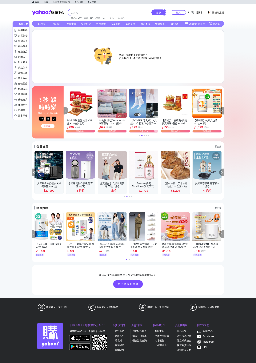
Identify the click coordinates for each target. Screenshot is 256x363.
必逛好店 (130, 23)
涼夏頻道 (115, 23)
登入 (178, 12)
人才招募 (159, 340)
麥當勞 (121, 18)
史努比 (113, 18)
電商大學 (182, 331)
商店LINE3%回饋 (92, 18)
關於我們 (119, 331)
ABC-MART (76, 18)
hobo (105, 18)
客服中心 (159, 331)
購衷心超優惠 (139, 335)
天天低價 (101, 23)
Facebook (208, 336)
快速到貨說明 (184, 345)
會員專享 (160, 23)
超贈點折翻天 (139, 331)
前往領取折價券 (128, 284)
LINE (206, 347)
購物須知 (119, 350)
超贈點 (216, 23)
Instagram (208, 341)
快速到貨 (86, 23)
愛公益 (174, 23)
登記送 (56, 23)
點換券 (41, 23)
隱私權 (118, 340)
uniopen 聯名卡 (197, 23)
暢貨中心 (71, 23)
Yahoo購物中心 (48, 12)
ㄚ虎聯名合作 (162, 345)
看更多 (218, 146)
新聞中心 (208, 331)
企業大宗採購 (162, 335)
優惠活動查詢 (139, 340)
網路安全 (119, 335)
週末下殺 (145, 23)
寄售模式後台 (184, 335)
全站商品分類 (184, 350)
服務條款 (119, 345)
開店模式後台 (184, 340)
